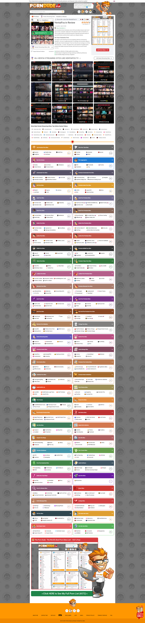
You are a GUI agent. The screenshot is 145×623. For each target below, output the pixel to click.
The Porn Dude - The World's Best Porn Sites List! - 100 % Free (57, 540)
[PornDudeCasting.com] (82, 11)
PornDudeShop (87, 5)
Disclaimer (51, 51)
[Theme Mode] (78, 610)
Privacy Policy (90, 615)
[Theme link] (94, 11)
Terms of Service (102, 615)
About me (35, 615)
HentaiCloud (82, 80)
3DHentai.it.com (103, 122)
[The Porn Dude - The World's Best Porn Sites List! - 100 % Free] (64, 565)
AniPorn (61, 80)
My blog (87, 12)
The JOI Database (82, 101)
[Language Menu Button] (115, 1)
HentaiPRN (103, 101)
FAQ (111, 615)
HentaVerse (61, 101)
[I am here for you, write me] (79, 11)
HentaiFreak (82, 122)
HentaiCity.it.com (61, 122)
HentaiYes (40, 80)
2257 (75, 615)
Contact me (44, 615)
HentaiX (40, 101)
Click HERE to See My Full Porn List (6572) (65, 593)
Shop (90, 12)
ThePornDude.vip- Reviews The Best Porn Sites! (75, 620)
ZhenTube (103, 80)
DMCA (81, 615)
